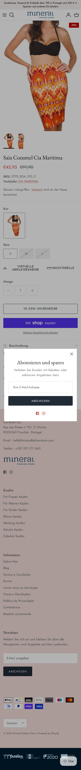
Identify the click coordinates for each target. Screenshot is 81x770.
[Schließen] (71, 354)
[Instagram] (43, 413)
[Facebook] (37, 413)
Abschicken (40, 401)
